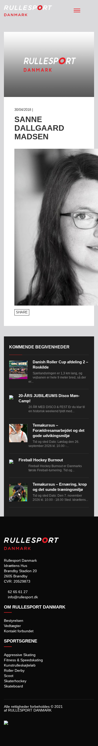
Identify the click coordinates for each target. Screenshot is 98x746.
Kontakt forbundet (18, 631)
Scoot (8, 676)
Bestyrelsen (13, 620)
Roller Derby (14, 670)
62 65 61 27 (17, 592)
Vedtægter (12, 626)
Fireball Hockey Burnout (41, 460)
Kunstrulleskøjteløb (20, 665)
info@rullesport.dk (22, 597)
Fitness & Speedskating (23, 660)
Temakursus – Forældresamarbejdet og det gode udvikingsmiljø (58, 430)
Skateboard (13, 686)
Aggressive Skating (20, 655)
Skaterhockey (15, 681)
